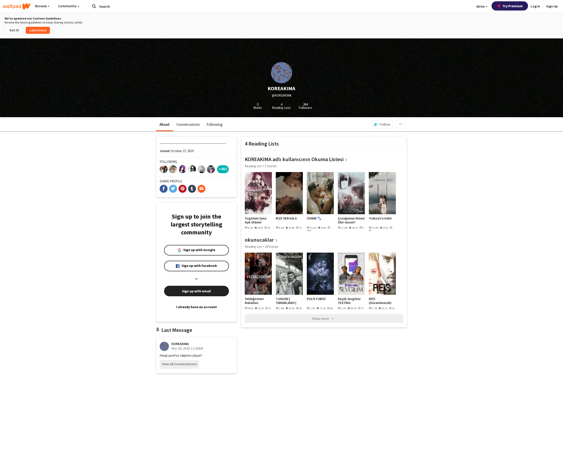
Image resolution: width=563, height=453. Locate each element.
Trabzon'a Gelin (380, 218)
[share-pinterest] (182, 189)
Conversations (188, 124)
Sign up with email (196, 291)
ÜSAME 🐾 (314, 218)
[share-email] (201, 189)
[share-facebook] (164, 189)
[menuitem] (382, 124)
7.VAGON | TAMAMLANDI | (286, 301)
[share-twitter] (173, 189)
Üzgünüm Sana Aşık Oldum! (255, 220)
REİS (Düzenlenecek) (380, 301)
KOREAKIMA (180, 344)
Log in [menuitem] (535, 6)
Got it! (14, 30)
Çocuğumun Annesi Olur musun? (351, 220)
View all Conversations (179, 364)
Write (480, 6)
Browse (41, 6)
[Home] (17, 6)
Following (215, 124)
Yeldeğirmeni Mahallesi (254, 301)
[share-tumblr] (192, 189)
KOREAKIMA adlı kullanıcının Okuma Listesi (294, 159)
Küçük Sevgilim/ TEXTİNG (349, 301)
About (164, 124)
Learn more (37, 30)
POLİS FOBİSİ (316, 299)
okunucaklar (259, 239)
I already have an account (196, 307)
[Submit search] (94, 6)
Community (67, 6)
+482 (223, 168)
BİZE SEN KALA (286, 218)
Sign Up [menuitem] (552, 6)
